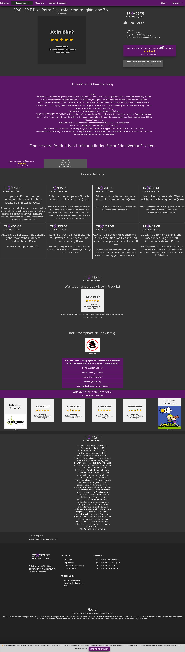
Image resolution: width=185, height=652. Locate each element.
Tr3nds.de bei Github (107, 565)
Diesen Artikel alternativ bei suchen (143, 63)
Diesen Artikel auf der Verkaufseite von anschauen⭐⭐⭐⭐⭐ (149, 51)
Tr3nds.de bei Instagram (109, 562)
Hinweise (176, 3)
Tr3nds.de (4, 3)
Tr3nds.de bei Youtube (108, 568)
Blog (163, 3)
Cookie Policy (70, 568)
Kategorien (21, 3)
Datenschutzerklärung (74, 565)
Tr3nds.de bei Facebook (109, 559)
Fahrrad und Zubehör (48, 539)
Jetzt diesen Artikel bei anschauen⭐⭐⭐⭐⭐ (21, 164)
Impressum (69, 562)
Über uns (39, 3)
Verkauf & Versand (58, 3)
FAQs (66, 586)
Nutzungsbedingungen (74, 583)
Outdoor (38, 539)
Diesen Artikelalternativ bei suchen (65, 163)
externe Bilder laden (99, 648)
